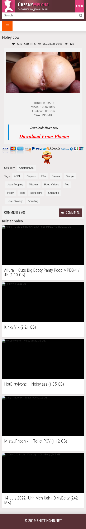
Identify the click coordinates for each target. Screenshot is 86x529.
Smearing (53, 192)
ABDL (17, 176)
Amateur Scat (26, 167)
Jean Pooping (15, 184)
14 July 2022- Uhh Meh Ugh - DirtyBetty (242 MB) (41, 500)
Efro (43, 176)
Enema (56, 176)
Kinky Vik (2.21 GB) (20, 327)
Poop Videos (51, 184)
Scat (22, 192)
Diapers (31, 176)
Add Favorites (26, 44)
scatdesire (36, 192)
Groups (70, 176)
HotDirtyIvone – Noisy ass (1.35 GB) (34, 384)
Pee (67, 184)
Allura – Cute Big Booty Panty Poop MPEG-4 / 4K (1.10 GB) (42, 272)
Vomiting (33, 201)
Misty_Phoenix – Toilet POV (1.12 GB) (35, 441)
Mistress (33, 184)
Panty (10, 192)
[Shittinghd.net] (27, 6)
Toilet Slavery (15, 201)
